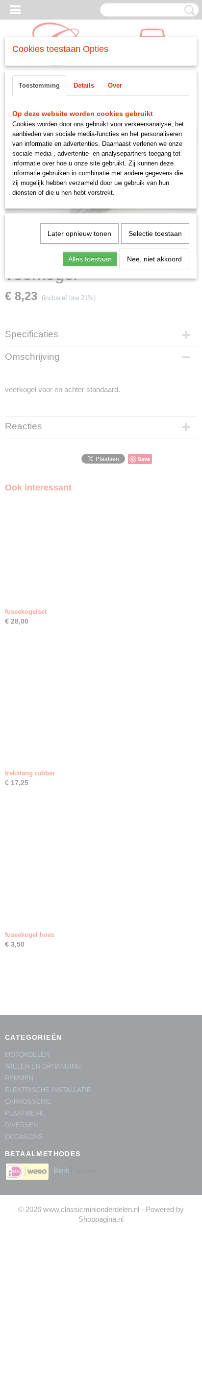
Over (115, 85)
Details (84, 85)
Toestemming (39, 85)
